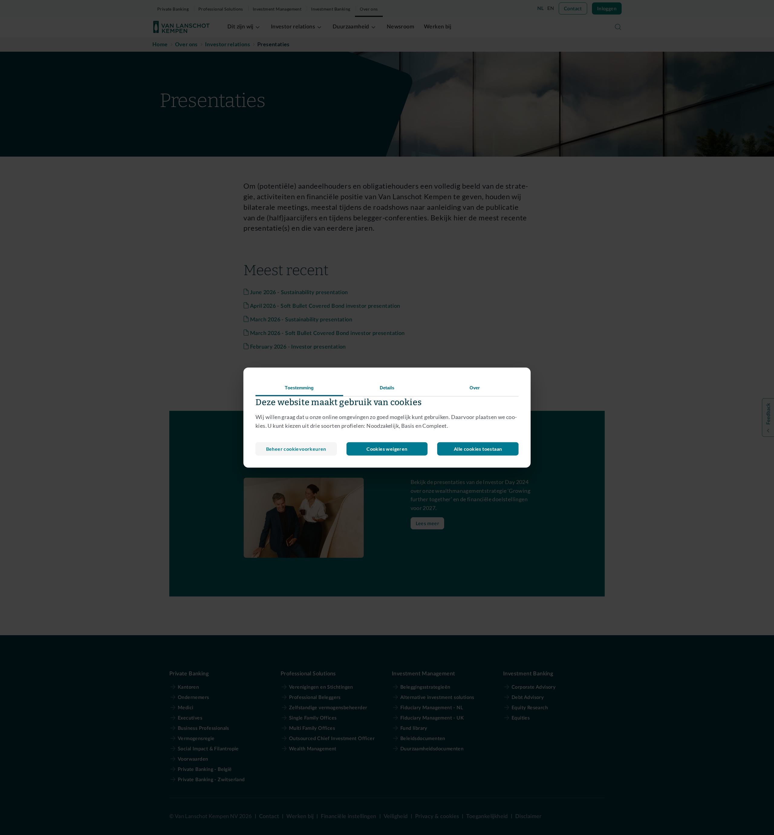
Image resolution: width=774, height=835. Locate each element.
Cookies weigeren (386, 448)
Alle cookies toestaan (478, 448)
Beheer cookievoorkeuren (296, 448)
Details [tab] (387, 387)
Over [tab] (475, 387)
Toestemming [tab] (299, 387)
